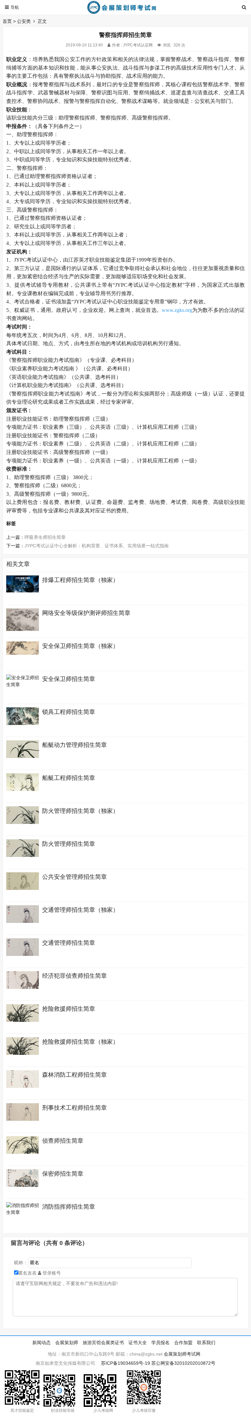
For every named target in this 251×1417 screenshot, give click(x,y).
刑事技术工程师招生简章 (74, 1107)
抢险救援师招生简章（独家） (80, 1042)
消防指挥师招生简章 (68, 1206)
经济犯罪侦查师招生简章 (74, 976)
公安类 (24, 21)
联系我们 (206, 1342)
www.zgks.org (177, 310)
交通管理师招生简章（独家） (80, 910)
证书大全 (137, 1342)
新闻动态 (41, 1342)
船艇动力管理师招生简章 (74, 745)
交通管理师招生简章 (68, 943)
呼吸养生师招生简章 (45, 537)
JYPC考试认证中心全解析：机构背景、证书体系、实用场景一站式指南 (97, 545)
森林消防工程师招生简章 (74, 1074)
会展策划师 (66, 1342)
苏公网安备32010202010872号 (183, 1363)
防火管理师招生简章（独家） (80, 811)
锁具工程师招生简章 (68, 712)
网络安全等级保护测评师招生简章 (86, 613)
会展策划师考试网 (182, 1354)
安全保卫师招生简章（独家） (80, 646)
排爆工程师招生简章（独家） (80, 580)
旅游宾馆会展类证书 (103, 1342)
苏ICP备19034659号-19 (125, 1363)
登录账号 (51, 1273)
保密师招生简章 (62, 1173)
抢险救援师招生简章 (68, 1009)
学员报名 (160, 1342)
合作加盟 (183, 1342)
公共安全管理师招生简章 (74, 877)
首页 (7, 21)
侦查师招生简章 (62, 1140)
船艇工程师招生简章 (68, 778)
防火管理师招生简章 (68, 844)
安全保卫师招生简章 (68, 679)
